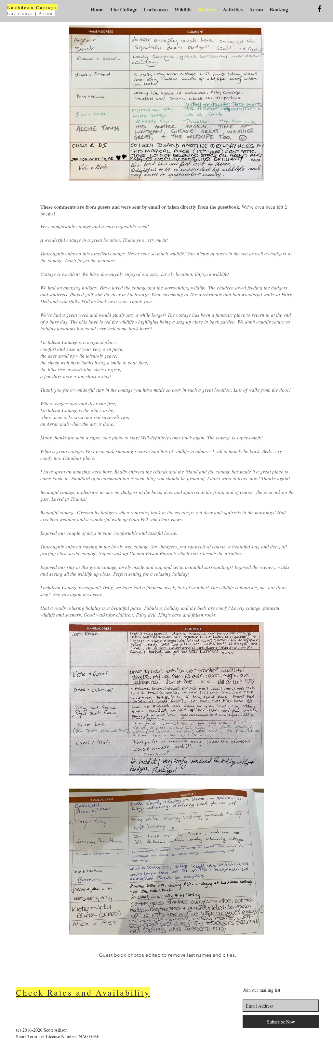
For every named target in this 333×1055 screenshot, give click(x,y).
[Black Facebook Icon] (319, 8)
